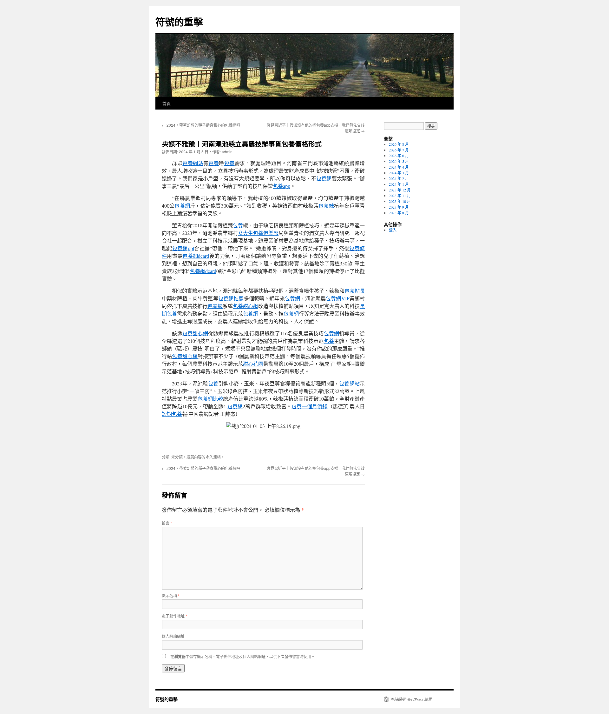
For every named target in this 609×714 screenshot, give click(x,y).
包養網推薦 (231, 298)
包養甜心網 (245, 306)
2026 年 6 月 (399, 155)
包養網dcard (195, 255)
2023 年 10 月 (400, 201)
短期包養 (172, 413)
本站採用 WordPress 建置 (411, 699)
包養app (281, 186)
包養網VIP (337, 298)
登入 (392, 229)
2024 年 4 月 (399, 167)
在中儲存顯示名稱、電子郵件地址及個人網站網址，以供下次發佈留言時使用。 (242, 656)
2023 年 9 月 (399, 207)
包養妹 (326, 205)
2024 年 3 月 (399, 172)
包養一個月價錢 (309, 406)
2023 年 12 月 (400, 189)
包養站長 (354, 290)
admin (227, 151)
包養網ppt (183, 248)
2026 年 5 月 (399, 161)
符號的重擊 (179, 21)
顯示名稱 (171, 595)
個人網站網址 (173, 636)
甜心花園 (253, 363)
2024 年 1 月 (399, 184)
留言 (167, 522)
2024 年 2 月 (399, 178)
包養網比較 (210, 398)
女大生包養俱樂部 (258, 233)
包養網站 (192, 163)
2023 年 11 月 (400, 195)
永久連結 (213, 456)
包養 (213, 163)
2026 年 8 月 (399, 144)
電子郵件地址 (174, 615)
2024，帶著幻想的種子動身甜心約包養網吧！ (203, 125)
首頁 (166, 103)
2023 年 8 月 (399, 212)
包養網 (324, 178)
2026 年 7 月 (399, 149)
